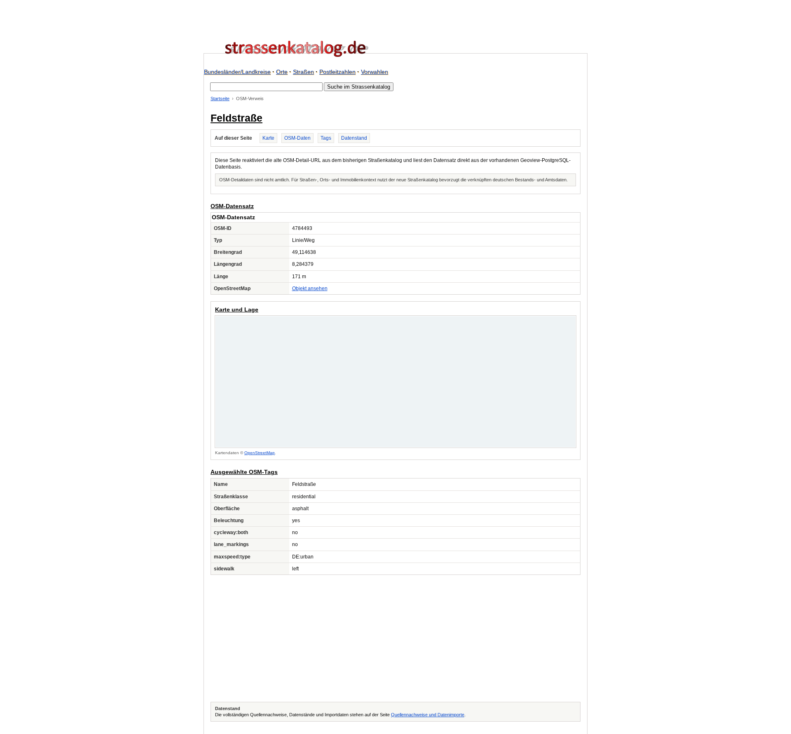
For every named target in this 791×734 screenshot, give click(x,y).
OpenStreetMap (259, 452)
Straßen (303, 71)
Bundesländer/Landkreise (237, 71)
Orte (282, 71)
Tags (326, 138)
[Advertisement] (395, 638)
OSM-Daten (297, 138)
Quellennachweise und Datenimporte (427, 714)
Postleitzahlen (337, 71)
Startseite (220, 98)
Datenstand (354, 138)
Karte (268, 138)
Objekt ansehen (310, 288)
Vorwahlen (374, 71)
